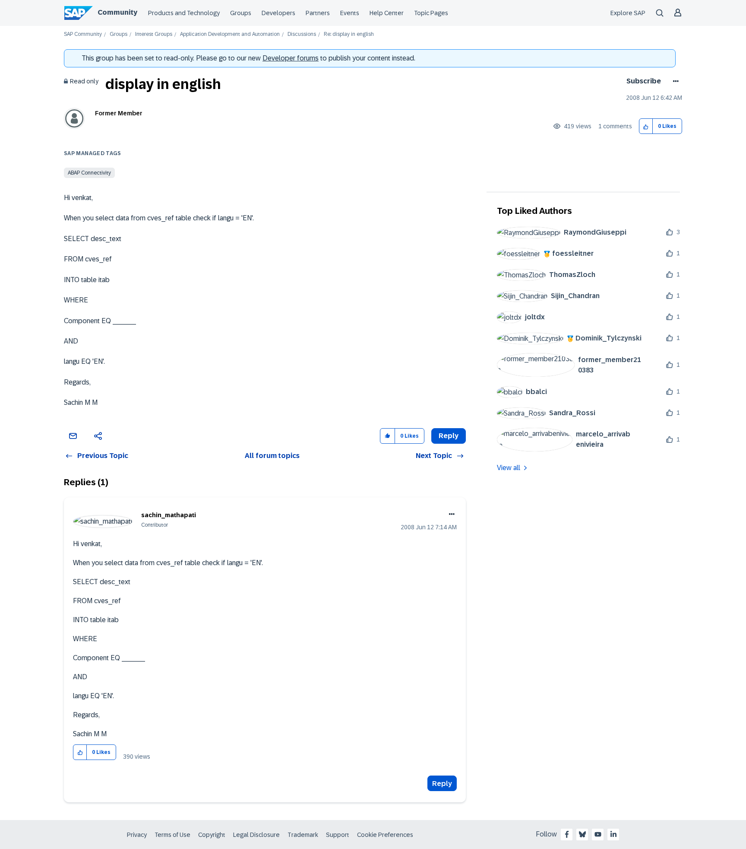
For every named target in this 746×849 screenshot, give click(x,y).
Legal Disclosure (256, 834)
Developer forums (290, 58)
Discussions (302, 34)
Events (349, 13)
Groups (240, 13)
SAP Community (83, 34)
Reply (442, 783)
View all (508, 467)
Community (117, 12)
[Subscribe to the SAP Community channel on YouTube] (597, 834)
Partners (318, 13)
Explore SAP (627, 13)
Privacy (137, 834)
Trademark (303, 834)
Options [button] (674, 81)
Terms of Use (172, 834)
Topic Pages (431, 13)
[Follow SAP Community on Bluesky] (582, 834)
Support (337, 834)
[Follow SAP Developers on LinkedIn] (613, 834)
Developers (278, 13)
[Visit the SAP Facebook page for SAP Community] (566, 834)
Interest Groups (153, 34)
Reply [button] (448, 435)
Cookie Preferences (385, 834)
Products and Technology (184, 13)
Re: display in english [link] (349, 34)
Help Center (387, 13)
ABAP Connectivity (89, 173)
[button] (646, 126)
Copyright (211, 834)
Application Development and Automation (230, 34)
